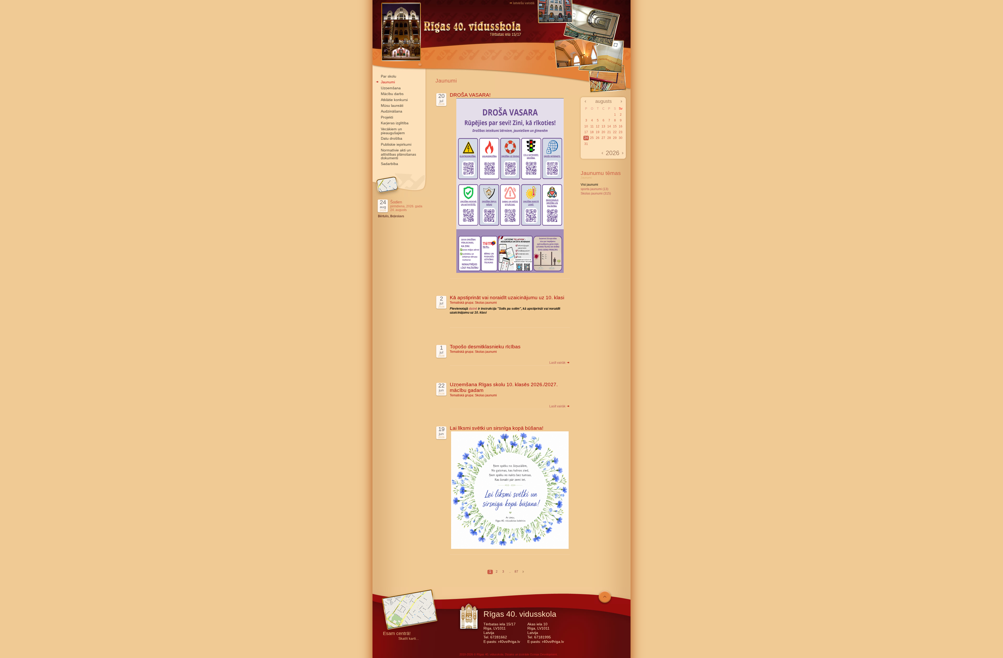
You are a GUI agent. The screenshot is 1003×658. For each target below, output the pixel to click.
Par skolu (388, 76)
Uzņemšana (391, 88)
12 (597, 126)
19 (597, 132)
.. (510, 571)
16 (620, 126)
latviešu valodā (523, 3)
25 (592, 138)
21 (609, 132)
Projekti (387, 117)
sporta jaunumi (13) (594, 189)
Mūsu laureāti (392, 105)
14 (609, 126)
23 (620, 132)
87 (516, 571)
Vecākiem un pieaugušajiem (393, 131)
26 (597, 138)
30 (620, 138)
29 (615, 138)
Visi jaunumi (589, 184)
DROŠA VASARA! (470, 95)
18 (592, 132)
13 (603, 126)
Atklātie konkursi (394, 100)
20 (603, 132)
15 (615, 126)
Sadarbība (389, 164)
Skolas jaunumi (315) (596, 193)
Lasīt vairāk (557, 363)
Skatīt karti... (408, 639)
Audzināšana (391, 111)
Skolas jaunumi (486, 302)
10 (586, 126)
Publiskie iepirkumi (396, 144)
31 (586, 144)
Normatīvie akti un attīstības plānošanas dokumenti (398, 154)
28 (609, 138)
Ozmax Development (543, 654)
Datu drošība (391, 138)
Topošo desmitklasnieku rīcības (485, 346)
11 (592, 126)
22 (615, 132)
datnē (473, 308)
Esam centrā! (397, 634)
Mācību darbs (392, 94)
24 (586, 138)
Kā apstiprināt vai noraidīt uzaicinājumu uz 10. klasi (507, 297)
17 (586, 132)
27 (603, 138)
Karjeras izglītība (395, 123)
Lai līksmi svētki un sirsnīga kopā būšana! (496, 428)
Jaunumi (388, 82)
